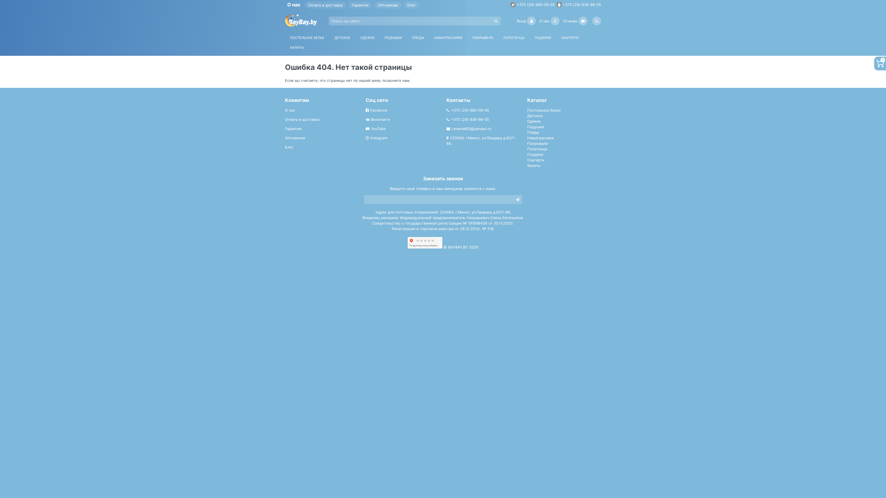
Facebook (379, 110)
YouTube (378, 128)
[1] (517, 199)
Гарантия (360, 5)
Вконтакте (380, 119)
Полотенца (514, 38)
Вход (521, 21)
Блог (411, 5)
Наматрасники (540, 138)
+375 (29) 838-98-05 (582, 4)
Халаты (297, 47)
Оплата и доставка (325, 5)
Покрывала (537, 143)
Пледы (533, 132)
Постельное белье (307, 38)
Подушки (393, 38)
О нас (544, 21)
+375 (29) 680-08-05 (536, 4)
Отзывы (570, 21)
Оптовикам (388, 5)
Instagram (379, 138)
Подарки (535, 154)
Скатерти (536, 160)
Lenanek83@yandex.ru (471, 128)
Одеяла (367, 38)
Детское (342, 38)
